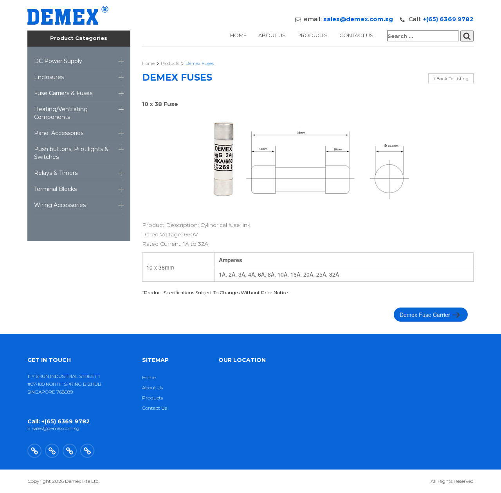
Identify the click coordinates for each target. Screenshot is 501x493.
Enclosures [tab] (49, 77)
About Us (272, 35)
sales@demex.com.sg (358, 19)
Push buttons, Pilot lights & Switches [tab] (71, 153)
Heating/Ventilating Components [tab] (61, 113)
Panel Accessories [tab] (58, 133)
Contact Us (356, 35)
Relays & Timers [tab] (55, 172)
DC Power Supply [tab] (58, 61)
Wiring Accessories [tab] (60, 205)
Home (238, 35)
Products (312, 35)
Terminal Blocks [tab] (55, 189)
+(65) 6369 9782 (448, 19)
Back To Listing (452, 78)
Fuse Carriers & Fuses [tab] (63, 93)
